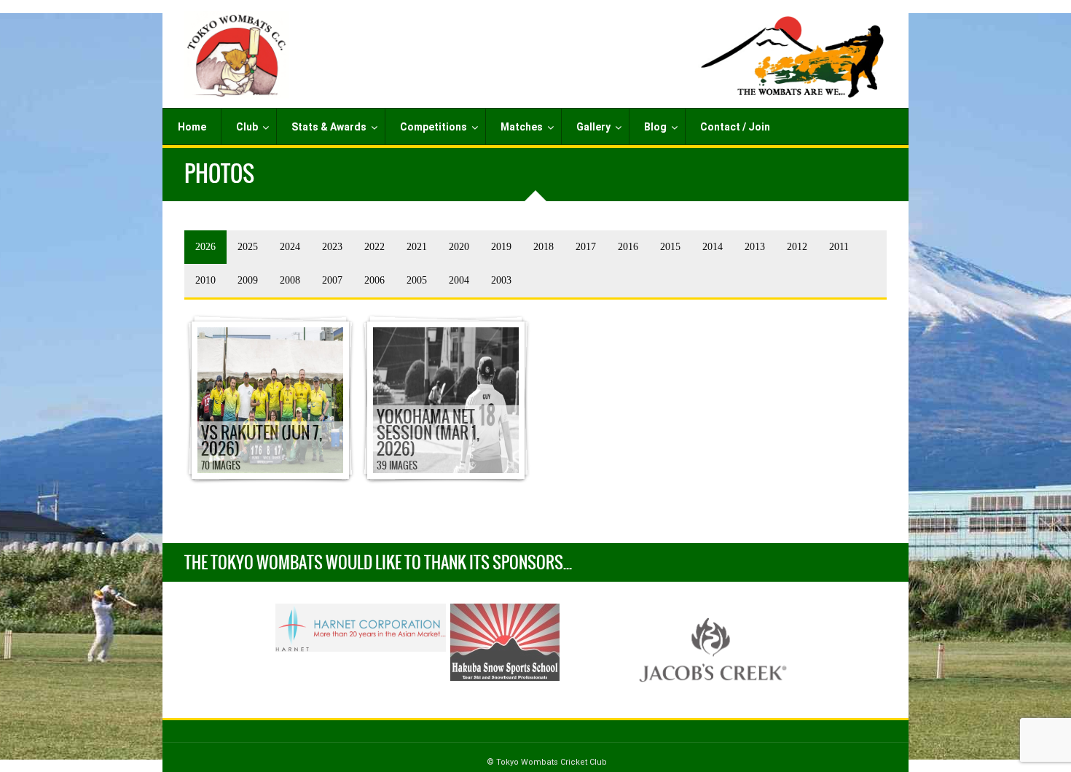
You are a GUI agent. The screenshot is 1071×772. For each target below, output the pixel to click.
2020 (459, 246)
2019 (501, 246)
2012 (797, 246)
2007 (332, 280)
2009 (248, 280)
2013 (755, 246)
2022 (374, 246)
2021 (417, 246)
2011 (839, 246)
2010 (205, 280)
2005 (417, 280)
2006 (374, 280)
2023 (332, 246)
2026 (205, 246)
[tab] (205, 247)
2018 (543, 246)
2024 (290, 246)
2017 (586, 246)
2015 (670, 246)
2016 (628, 246)
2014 (712, 246)
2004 (459, 280)
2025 (248, 246)
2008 (290, 280)
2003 (501, 280)
